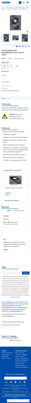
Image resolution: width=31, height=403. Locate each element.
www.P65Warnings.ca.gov (17, 118)
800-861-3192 (5, 356)
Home (3, 7)
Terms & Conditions (22, 388)
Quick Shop (15, 195)
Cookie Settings (15, 386)
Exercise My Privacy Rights (20, 385)
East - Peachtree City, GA (21, 362)
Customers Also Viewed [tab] (11, 200)
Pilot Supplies (9, 7)
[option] (15, 23)
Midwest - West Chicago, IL (21, 358)
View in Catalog (16, 340)
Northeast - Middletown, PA (21, 360)
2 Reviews (10, 58)
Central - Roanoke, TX (20, 356)
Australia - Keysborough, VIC (21, 367)
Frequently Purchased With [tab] (12, 170)
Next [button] (26, 185)
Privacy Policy (15, 389)
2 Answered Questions (19, 58)
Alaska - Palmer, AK (19, 363)
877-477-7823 (9, 353)
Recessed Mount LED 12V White (13, 188)
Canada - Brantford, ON (20, 365)
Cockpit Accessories (19, 7)
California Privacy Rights (9, 385)
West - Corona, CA (19, 353)
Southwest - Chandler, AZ (21, 354)
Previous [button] (4, 185)
